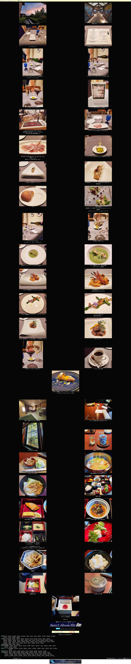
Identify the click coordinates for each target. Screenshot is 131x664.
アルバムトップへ (58, 631)
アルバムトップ (3, 0)
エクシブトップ (10, 0)
